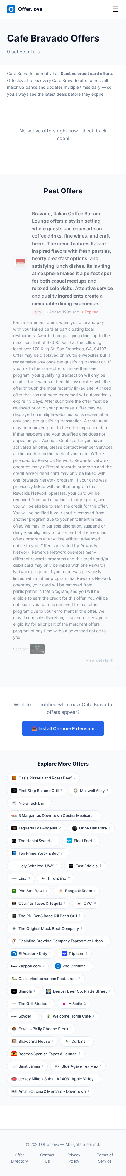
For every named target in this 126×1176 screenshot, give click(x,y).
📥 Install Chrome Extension (63, 728)
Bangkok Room (80, 890)
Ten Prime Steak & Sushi (41, 853)
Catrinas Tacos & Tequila (41, 903)
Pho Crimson (75, 966)
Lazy (24, 878)
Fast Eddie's (88, 865)
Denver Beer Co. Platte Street (81, 991)
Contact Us (47, 1158)
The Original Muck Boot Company (50, 928)
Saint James (30, 1066)
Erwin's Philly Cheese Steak (44, 1028)
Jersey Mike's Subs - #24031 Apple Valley (57, 1078)
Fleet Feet (85, 840)
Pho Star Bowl (32, 890)
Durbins (80, 1041)
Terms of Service (105, 1158)
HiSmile (77, 1003)
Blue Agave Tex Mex (81, 1066)
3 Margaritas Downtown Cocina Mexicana (57, 815)
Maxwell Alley (94, 790)
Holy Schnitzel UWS (37, 865)
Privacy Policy (73, 1158)
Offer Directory (19, 1158)
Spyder (26, 1016)
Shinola (26, 991)
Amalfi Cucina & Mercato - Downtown (53, 1091)
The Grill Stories (34, 1003)
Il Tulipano (59, 878)
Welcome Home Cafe (73, 1016)
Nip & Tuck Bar (32, 803)
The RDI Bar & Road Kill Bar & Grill (49, 916)
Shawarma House (35, 1041)
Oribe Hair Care (94, 828)
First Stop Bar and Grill (40, 790)
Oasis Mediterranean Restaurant (49, 978)
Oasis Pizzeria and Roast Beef (47, 778)
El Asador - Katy (34, 953)
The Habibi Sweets (37, 840)
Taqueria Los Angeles (39, 828)
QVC (90, 903)
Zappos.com (31, 966)
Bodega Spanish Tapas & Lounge (49, 1054)
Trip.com (78, 953)
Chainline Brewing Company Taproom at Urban (62, 940)
